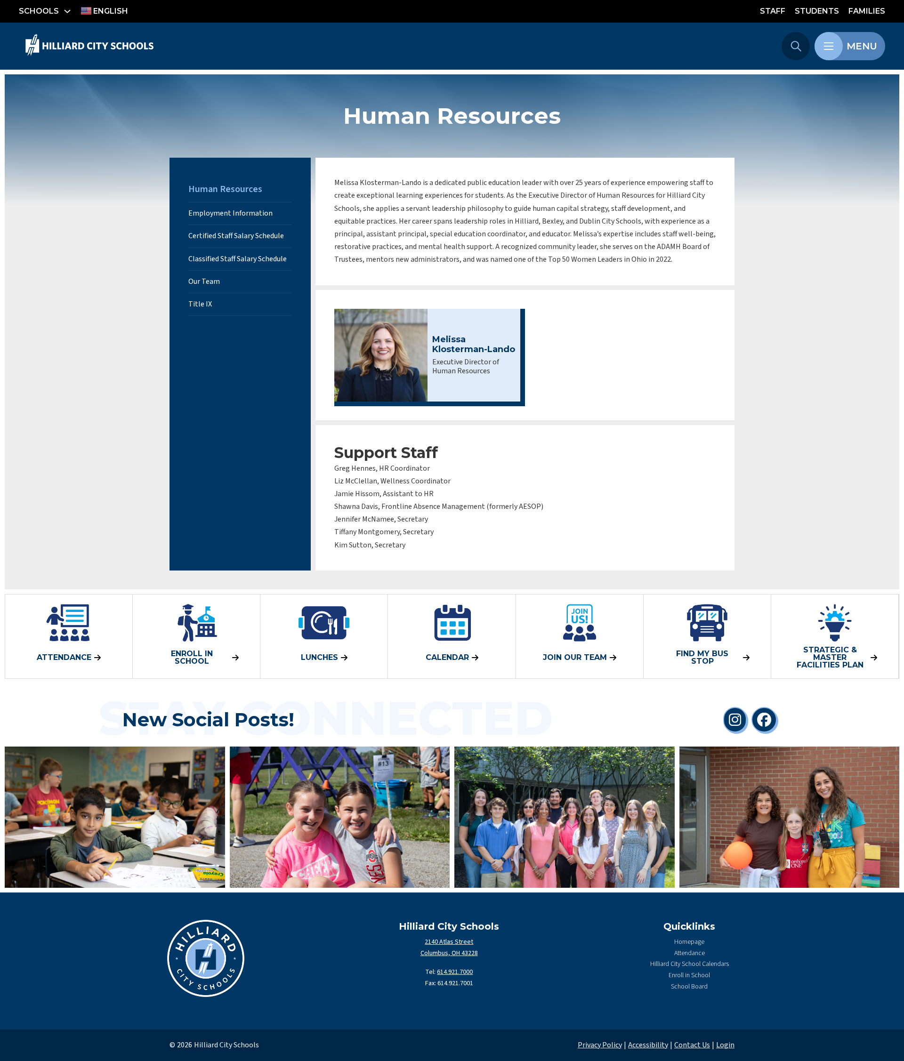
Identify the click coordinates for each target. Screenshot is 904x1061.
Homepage (689, 942)
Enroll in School (689, 975)
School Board (689, 986)
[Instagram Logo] (735, 719)
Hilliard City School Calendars (689, 964)
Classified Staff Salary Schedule (237, 259)
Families (866, 11)
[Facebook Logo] (764, 719)
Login (725, 1045)
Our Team (204, 281)
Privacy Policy (600, 1045)
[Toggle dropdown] (67, 11)
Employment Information (230, 213)
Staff (772, 11)
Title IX (200, 304)
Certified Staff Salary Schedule (236, 236)
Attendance (689, 953)
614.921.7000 (455, 972)
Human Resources (225, 189)
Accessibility (648, 1045)
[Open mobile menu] (828, 46)
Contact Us (692, 1045)
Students (817, 11)
